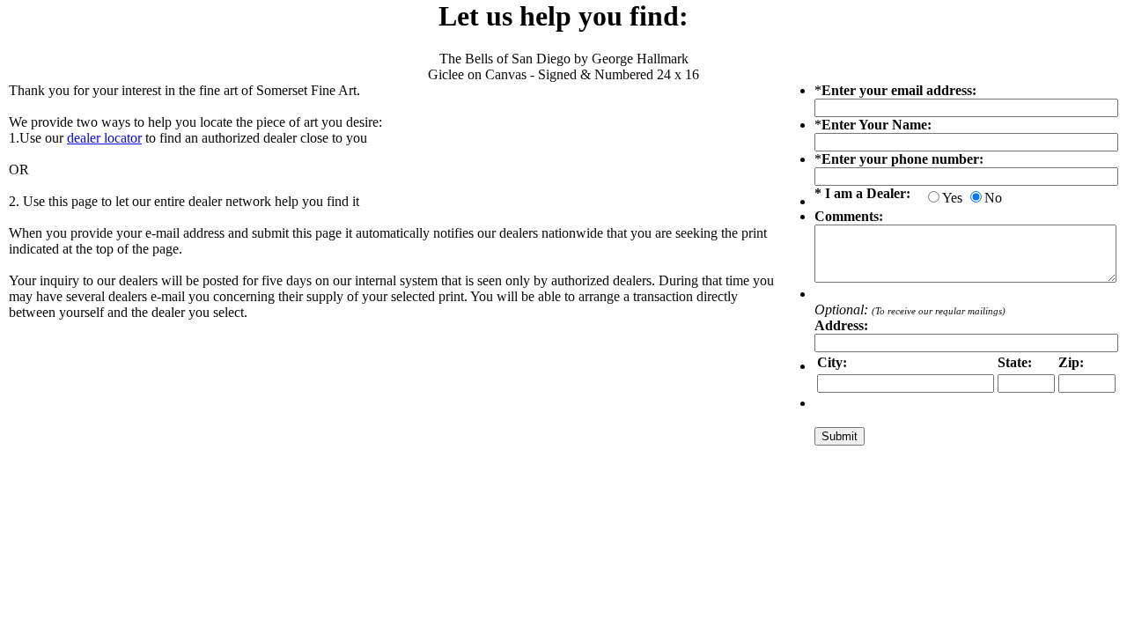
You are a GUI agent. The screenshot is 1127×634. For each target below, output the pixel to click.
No (993, 197)
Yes (952, 197)
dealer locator (104, 137)
